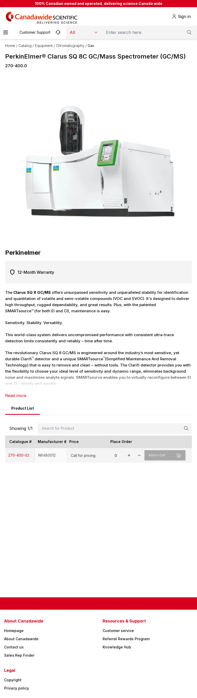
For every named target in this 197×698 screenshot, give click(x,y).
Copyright (13, 680)
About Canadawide (21, 639)
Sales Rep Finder (19, 655)
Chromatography (70, 45)
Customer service (118, 630)
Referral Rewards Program (126, 639)
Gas (91, 45)
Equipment (44, 45)
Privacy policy (16, 688)
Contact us (14, 647)
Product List (22, 408)
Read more (15, 395)
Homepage (14, 630)
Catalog (25, 45)
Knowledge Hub (117, 647)
